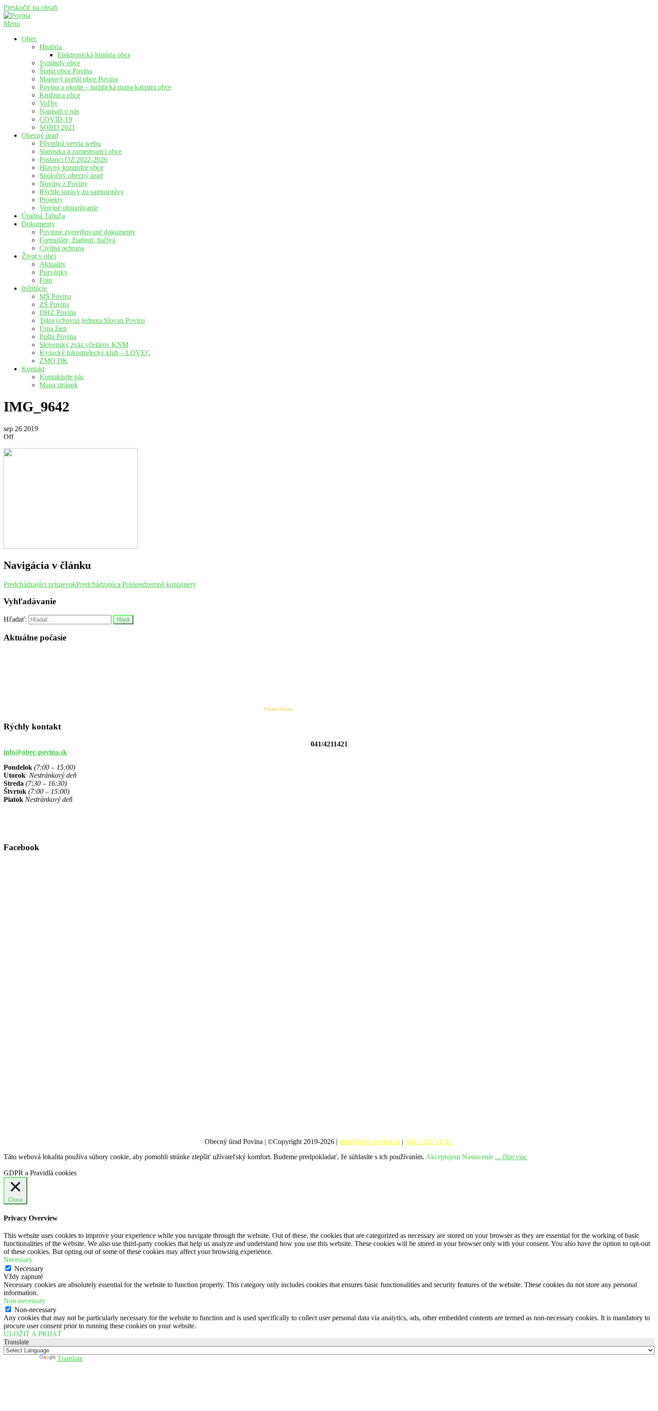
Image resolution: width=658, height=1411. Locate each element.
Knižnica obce (59, 95)
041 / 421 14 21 (430, 1141)
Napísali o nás (59, 111)
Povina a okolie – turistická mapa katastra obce (105, 87)
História (50, 47)
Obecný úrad (39, 135)
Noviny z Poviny (63, 183)
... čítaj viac (511, 1157)
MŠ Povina (55, 296)
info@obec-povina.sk (35, 752)
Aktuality (52, 264)
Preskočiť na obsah (31, 7)
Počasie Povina (278, 709)
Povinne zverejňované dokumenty (87, 232)
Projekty (51, 199)
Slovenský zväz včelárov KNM (83, 344)
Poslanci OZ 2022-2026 (73, 159)
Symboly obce (59, 63)
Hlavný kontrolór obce (71, 167)
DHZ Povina (57, 312)
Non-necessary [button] (25, 1301)
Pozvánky (53, 272)
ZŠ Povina (54, 304)
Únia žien (53, 328)
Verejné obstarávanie (68, 208)
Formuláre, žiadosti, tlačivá (77, 240)
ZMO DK (53, 360)
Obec (29, 38)
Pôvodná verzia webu (70, 143)
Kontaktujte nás (61, 377)
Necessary (28, 1268)
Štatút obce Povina (65, 71)
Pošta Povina (57, 336)
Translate (70, 1358)
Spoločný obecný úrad (71, 175)
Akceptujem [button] (443, 1157)
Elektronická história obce (94, 55)
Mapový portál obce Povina (78, 79)
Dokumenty (38, 224)
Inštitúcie (34, 288)
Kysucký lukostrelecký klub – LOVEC (94, 352)
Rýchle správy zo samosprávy (81, 191)
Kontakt (32, 369)
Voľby (48, 103)
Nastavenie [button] (477, 1157)
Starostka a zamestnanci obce (80, 151)
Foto (45, 280)
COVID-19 (55, 119)
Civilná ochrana (61, 248)
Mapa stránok (58, 385)
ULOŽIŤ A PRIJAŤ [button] (33, 1334)
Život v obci (38, 256)
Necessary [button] (18, 1259)
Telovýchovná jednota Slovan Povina (92, 320)
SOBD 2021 (57, 127)
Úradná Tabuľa (43, 216)
